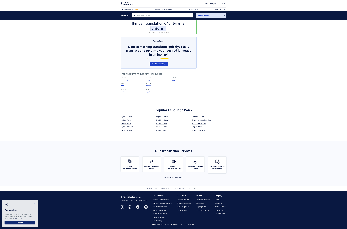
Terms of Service (220, 207)
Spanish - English (126, 130)
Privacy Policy (17, 218)
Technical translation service (173, 167)
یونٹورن (148, 92)
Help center (219, 210)
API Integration (193, 9)
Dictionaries (200, 203)
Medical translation (159, 210)
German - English (198, 117)
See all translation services (173, 177)
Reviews (222, 4)
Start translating (158, 64)
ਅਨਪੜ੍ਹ (148, 86)
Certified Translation (129, 9)
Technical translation (160, 214)
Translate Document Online (162, 203)
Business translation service (151, 167)
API (183, 200)
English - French (126, 120)
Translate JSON (182, 210)
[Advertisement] (212, 64)
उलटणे (122, 92)
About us (218, 200)
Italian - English (161, 127)
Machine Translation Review (163, 9)
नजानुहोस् (148, 80)
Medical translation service (195, 167)
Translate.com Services (161, 200)
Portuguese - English (199, 123)
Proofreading (157, 221)
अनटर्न (122, 86)
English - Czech (197, 127)
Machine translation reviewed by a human (217, 168)
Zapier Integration (219, 9)
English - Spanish (126, 117)
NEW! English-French (203, 210)
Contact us (218, 203)
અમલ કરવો (124, 80)
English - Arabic (126, 123)
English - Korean (161, 130)
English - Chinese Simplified (201, 120)
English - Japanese (127, 127)
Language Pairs (201, 207)
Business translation (160, 207)
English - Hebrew (162, 120)
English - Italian (161, 123)
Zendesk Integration (184, 203)
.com (127, 4)
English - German (162, 117)
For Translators (220, 214)
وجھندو (174, 80)
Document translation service (130, 167)
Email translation (159, 217)
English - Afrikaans (198, 130)
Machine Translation (203, 200)
